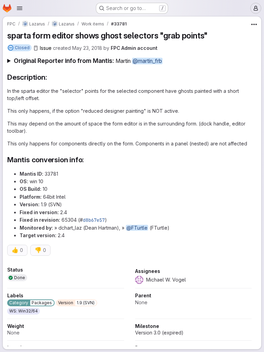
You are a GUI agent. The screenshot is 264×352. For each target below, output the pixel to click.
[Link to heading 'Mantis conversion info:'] (88, 159)
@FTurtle (136, 228)
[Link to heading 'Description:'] (51, 77)
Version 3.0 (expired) (159, 333)
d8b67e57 (94, 220)
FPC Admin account (134, 48)
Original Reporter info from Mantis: (88, 60)
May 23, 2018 (87, 48)
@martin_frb (147, 61)
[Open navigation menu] (19, 8)
